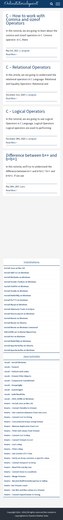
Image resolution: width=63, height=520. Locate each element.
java (23, 186)
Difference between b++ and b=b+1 (31, 157)
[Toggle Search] (51, 3)
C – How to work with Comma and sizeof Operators (25, 19)
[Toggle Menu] (58, 4)
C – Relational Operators (28, 67)
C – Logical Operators (25, 111)
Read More (11, 54)
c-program (25, 50)
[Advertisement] (25, 230)
